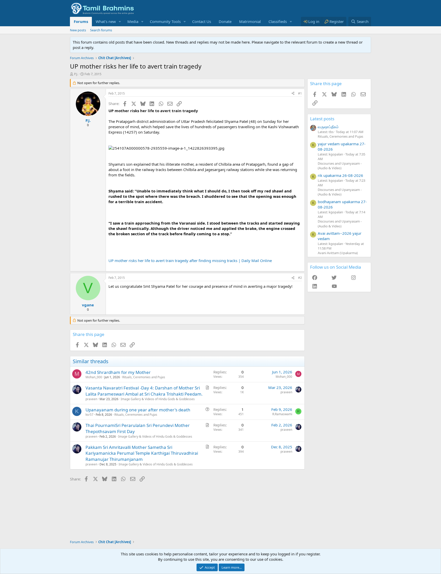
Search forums (101, 30)
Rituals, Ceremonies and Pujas (143, 377)
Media (132, 21)
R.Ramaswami (282, 414)
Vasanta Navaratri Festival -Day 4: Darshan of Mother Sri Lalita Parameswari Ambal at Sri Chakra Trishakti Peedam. (144, 391)
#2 (300, 278)
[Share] (293, 94)
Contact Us (201, 21)
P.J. (76, 74)
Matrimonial (250, 21)
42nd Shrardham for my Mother (118, 372)
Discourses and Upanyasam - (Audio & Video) (340, 165)
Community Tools (165, 21)
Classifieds (277, 21)
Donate (225, 21)
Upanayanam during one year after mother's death (137, 410)
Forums (81, 21)
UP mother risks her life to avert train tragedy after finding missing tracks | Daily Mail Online (190, 260)
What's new (106, 21)
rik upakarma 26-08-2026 (340, 175)
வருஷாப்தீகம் (328, 126)
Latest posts (322, 119)
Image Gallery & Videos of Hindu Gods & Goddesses (158, 399)
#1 (300, 93)
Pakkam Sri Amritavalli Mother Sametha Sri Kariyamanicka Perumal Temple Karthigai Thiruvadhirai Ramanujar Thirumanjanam (141, 453)
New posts (78, 30)
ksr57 (89, 414)
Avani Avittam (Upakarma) (338, 253)
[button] (120, 21)
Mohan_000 (93, 377)
